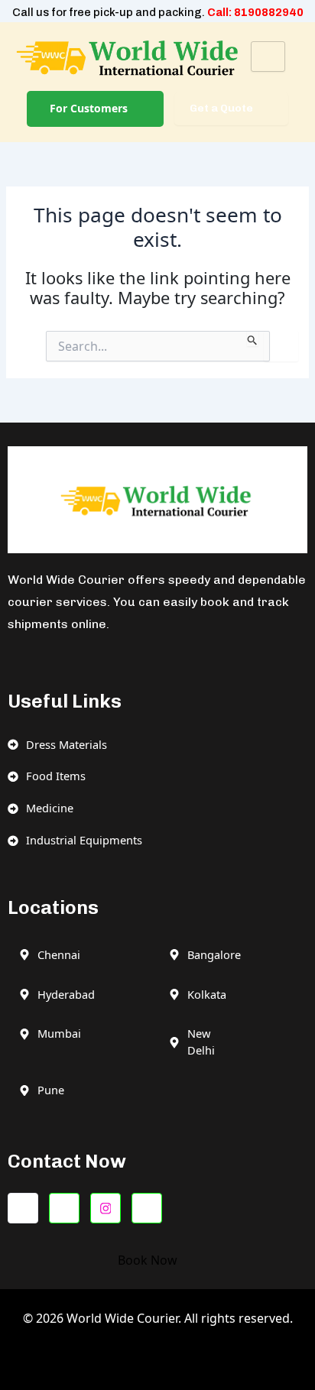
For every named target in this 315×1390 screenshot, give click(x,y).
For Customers (89, 108)
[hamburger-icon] (268, 56)
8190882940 (269, 12)
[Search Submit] (252, 338)
